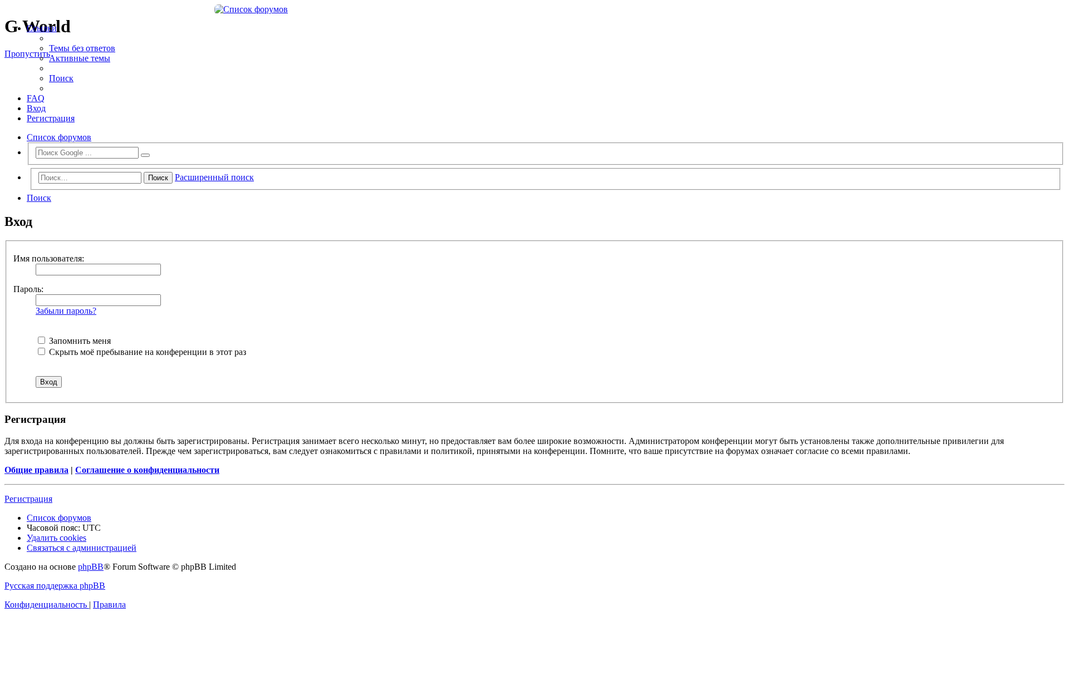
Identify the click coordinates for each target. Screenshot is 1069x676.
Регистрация (28, 499)
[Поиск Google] (145, 155)
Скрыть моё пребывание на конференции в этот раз (146, 352)
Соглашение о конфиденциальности (147, 470)
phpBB (91, 566)
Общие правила (36, 470)
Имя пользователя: (48, 258)
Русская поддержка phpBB (54, 585)
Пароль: (28, 289)
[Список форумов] (534, 9)
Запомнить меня (79, 341)
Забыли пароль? (66, 310)
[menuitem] (82, 48)
